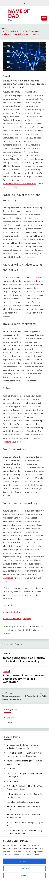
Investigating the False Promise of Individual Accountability (24, 659)
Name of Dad (19, 13)
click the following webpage (17, 619)
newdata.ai (8, 578)
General (6, 76)
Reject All (24, 875)
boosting (7, 442)
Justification (12, 781)
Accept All (24, 861)
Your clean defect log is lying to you (23, 802)
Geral (9, 722)
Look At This (9, 605)
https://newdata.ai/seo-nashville (19, 184)
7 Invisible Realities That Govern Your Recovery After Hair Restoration (24, 679)
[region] (24, 859)
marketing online (32, 281)
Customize (24, 868)
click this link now (12, 612)
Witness (11, 768)
